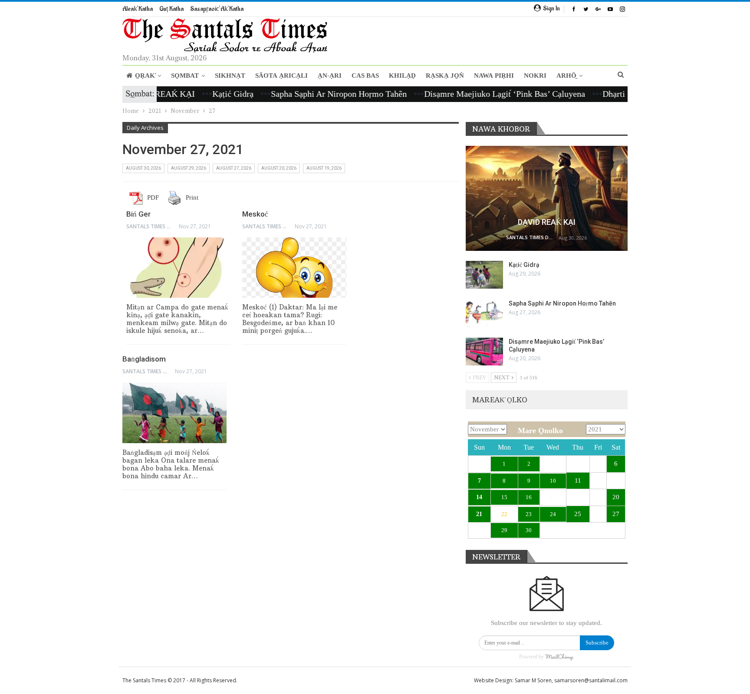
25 (577, 513)
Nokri (535, 76)
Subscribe (597, 642)
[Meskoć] (294, 267)
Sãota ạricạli (281, 76)
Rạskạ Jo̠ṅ (445, 76)
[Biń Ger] (178, 267)
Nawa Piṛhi (494, 76)
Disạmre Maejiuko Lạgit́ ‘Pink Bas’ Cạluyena (486, 94)
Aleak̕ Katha (137, 9)
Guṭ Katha (171, 9)
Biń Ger (138, 214)
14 (479, 497)
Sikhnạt (230, 76)
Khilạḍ (402, 76)
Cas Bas (365, 76)
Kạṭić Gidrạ (214, 94)
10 (553, 480)
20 (615, 496)
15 (504, 497)
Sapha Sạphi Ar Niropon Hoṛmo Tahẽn (320, 94)
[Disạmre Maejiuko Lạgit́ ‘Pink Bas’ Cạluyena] (484, 351)
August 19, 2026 (324, 168)
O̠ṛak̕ (145, 76)
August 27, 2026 (233, 168)
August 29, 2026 (188, 168)
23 (529, 514)
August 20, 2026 (278, 168)
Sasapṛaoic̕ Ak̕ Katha (216, 9)
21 (479, 514)
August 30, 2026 (143, 168)
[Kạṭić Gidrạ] (484, 275)
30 (529, 530)
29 (504, 530)
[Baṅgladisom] (174, 413)
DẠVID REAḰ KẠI (547, 222)
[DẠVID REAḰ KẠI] (546, 198)
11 (578, 480)
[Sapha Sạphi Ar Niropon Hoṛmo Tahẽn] (484, 313)
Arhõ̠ (566, 76)
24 (553, 514)
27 (615, 513)
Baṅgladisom (144, 359)
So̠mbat (185, 76)
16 (529, 497)
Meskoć (255, 214)
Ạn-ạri (330, 76)
